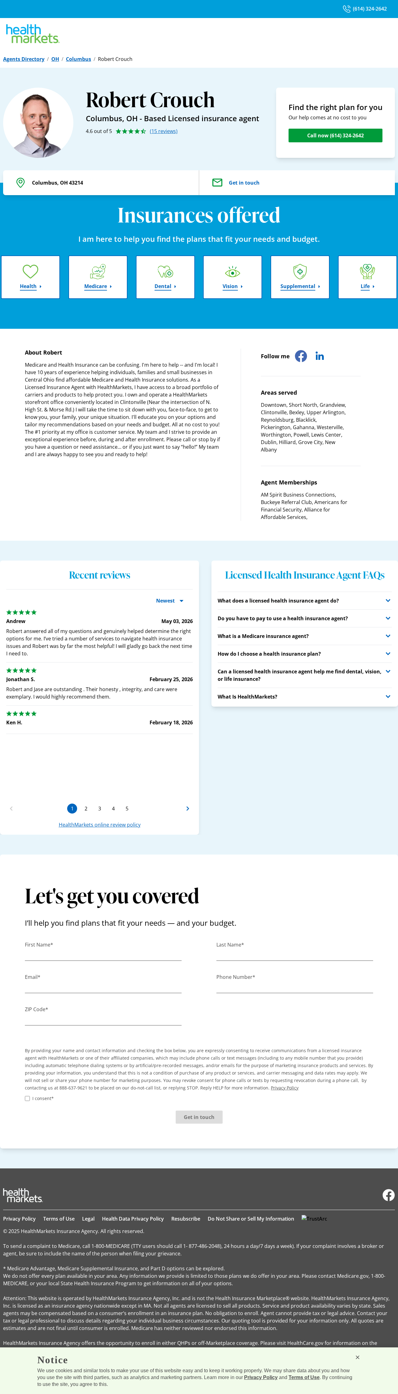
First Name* (39, 944)
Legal (88, 1218)
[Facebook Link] (388, 1195)
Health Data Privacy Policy (133, 1218)
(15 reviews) (164, 131)
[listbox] (99, 699)
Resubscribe (185, 1218)
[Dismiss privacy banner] (357, 1357)
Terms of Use (59, 1218)
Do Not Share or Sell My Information (251, 1218)
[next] (188, 809)
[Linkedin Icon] (319, 356)
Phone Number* (235, 977)
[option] (99, 706)
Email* (32, 977)
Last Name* (230, 944)
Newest (165, 600)
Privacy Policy (19, 1218)
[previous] (11, 809)
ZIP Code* (36, 1009)
